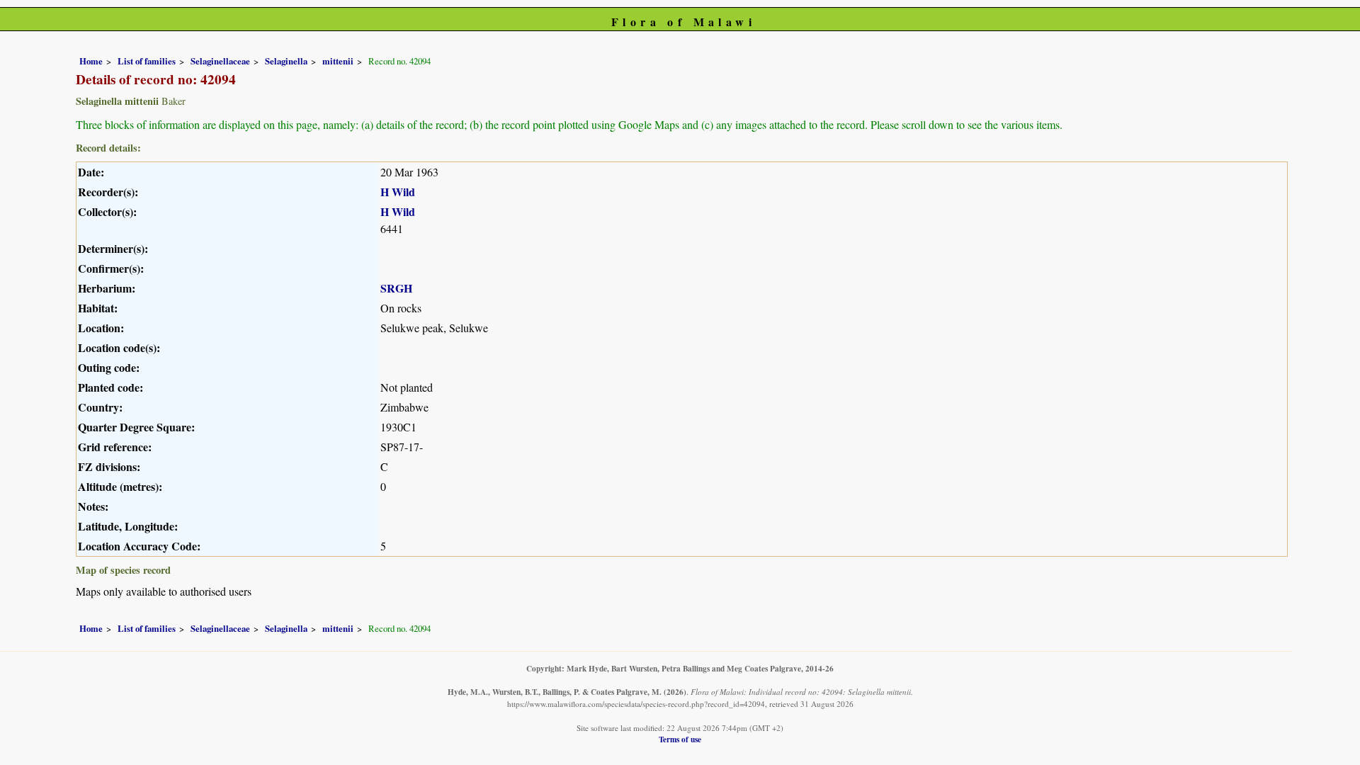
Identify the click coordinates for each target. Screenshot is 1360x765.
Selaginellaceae (220, 61)
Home (91, 61)
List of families (147, 61)
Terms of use (680, 739)
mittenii (337, 61)
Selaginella (286, 61)
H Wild (397, 191)
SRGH (396, 288)
